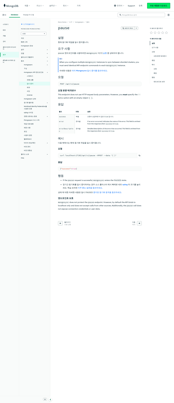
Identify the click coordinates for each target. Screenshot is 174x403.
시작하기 (6, 24)
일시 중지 (30, 84)
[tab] (14, 14)
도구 (70, 22)
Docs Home (62, 22)
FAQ (22, 158)
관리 (4, 41)
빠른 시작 (24, 42)
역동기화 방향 (28, 124)
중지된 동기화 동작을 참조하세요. (107, 192)
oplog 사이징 (28, 112)
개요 (22, 38)
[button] (119, 6)
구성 (25, 68)
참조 (87, 22)
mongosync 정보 (27, 46)
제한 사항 (27, 128)
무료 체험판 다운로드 (158, 5)
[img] (151, 32)
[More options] (136, 28)
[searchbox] (141, 15)
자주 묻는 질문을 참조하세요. (90, 188)
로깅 (25, 131)
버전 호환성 (28, 150)
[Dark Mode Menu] (168, 15)
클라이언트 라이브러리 (9, 48)
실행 (105, 53)
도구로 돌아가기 (28, 24)
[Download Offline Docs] (45, 399)
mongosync (79, 22)
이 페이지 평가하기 (156, 28)
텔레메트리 (28, 139)
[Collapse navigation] (50, 399)
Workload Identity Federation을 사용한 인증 (35, 107)
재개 (28, 87)
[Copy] (139, 155)
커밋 (28, 91)
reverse (29, 95)
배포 (4, 30)
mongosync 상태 (30, 99)
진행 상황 (30, 80)
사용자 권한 (28, 135)
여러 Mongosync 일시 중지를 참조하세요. (89, 70)
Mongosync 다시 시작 (31, 120)
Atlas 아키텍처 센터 (9, 61)
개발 (4, 36)
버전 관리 (27, 147)
